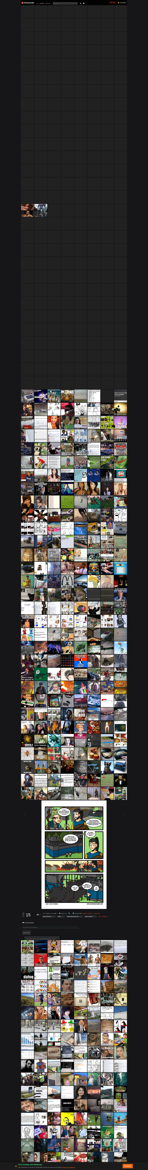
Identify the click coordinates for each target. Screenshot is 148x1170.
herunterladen (89, 913)
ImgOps (76, 913)
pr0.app (112, 2)
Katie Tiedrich (89, 916)
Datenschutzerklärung (68, 1167)
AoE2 (59, 916)
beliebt (42, 3)
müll (46, 3)
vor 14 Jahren (46, 913)
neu (37, 3)
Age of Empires (47, 916)
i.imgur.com (64, 913)
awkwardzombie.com (73, 916)
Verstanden (127, 1166)
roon (55, 913)
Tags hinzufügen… (103, 916)
